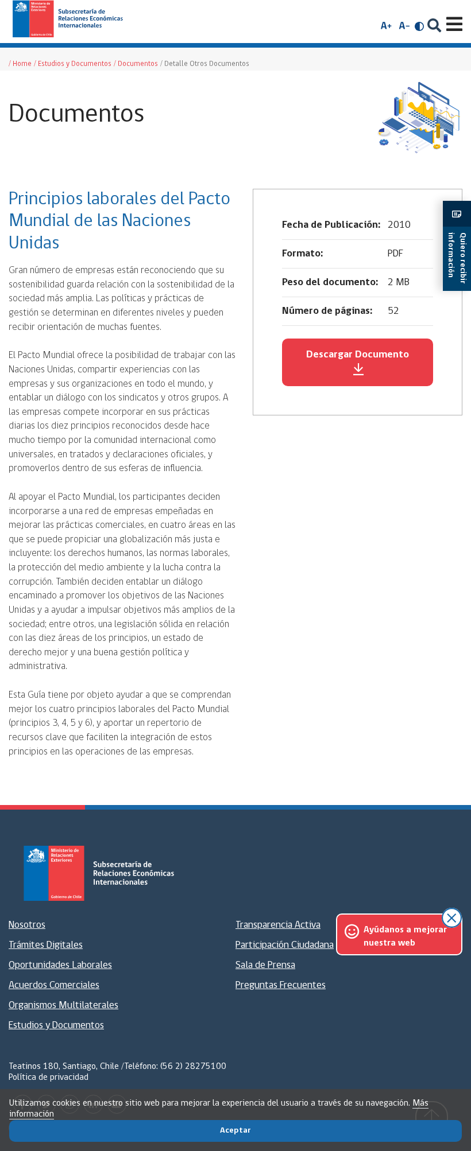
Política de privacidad (48, 1077)
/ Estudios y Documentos (72, 64)
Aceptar (235, 1130)
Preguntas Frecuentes (280, 986)
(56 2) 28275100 (193, 1066)
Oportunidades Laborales (60, 966)
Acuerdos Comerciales (54, 986)
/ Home (20, 64)
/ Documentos (136, 64)
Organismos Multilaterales (63, 1006)
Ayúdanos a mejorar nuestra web (405, 936)
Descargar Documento (357, 355)
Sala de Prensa (265, 966)
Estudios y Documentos (56, 1026)
